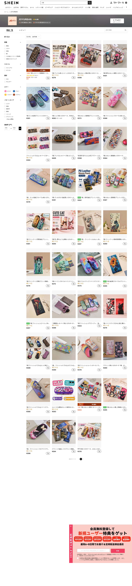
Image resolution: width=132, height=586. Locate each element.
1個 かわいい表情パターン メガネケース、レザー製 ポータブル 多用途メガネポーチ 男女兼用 (89, 407)
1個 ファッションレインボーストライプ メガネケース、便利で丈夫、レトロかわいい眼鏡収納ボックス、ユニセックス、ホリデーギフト (89, 365)
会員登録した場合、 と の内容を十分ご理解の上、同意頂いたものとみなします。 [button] (100, 555)
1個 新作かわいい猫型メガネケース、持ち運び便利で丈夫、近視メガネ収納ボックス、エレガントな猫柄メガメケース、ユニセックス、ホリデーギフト (115, 73)
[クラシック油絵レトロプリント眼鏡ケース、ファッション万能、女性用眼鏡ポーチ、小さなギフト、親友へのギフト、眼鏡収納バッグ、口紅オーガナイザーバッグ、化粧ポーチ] (64, 432)
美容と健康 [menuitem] (95, 7)
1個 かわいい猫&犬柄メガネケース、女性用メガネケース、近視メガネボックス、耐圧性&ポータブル (89, 73)
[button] (123, 3)
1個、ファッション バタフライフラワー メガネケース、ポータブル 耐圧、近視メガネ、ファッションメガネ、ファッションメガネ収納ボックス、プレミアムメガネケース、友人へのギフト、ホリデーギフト (38, 449)
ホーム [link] (6, 12)
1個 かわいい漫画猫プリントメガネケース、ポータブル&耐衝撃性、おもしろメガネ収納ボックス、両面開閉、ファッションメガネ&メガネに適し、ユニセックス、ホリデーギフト (115, 197)
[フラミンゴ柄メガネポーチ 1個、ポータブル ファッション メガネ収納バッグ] (115, 348)
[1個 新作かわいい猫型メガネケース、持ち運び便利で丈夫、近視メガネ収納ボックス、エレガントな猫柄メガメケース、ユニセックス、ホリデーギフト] (115, 56)
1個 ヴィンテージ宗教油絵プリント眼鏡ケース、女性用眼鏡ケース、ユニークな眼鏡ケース (38, 239)
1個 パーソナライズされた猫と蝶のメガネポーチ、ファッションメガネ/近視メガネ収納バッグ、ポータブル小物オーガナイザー (115, 323)
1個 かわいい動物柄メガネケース (113, 155)
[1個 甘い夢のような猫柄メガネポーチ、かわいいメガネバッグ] (64, 222)
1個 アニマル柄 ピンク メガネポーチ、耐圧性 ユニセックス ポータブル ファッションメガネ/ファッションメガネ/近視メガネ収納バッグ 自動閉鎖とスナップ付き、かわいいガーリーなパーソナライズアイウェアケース (64, 73)
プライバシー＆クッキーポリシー (96, 554)
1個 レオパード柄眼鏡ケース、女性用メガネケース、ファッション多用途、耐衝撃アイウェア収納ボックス (38, 73)
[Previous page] (78, 459)
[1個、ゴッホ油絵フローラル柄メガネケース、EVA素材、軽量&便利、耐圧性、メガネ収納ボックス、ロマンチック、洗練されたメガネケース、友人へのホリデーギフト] (38, 180)
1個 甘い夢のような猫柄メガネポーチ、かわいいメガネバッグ (64, 239)
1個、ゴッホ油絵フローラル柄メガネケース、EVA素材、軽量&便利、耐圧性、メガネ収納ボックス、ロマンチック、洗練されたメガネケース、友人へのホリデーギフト (38, 197)
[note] (38, 70)
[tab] (9, 30)
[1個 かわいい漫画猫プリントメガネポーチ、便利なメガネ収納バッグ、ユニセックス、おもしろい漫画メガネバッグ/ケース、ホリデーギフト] (89, 98)
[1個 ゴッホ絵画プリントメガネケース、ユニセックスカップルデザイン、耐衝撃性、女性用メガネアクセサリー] (38, 98)
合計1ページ (72, 459)
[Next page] (83, 459)
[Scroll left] (124, 7)
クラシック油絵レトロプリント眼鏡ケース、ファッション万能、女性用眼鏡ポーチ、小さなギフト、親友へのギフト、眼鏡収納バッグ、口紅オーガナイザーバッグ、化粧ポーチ (64, 449)
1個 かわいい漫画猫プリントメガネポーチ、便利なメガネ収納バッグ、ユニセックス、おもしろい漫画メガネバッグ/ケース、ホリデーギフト (89, 116)
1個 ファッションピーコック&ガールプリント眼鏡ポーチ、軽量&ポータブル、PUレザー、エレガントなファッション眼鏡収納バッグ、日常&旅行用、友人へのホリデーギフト (38, 323)
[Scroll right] (126, 7)
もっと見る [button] (10, 119)
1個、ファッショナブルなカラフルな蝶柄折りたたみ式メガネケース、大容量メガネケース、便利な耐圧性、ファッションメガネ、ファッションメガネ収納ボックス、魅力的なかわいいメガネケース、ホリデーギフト (64, 365)
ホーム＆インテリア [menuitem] (77, 7)
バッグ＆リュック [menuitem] (118, 7)
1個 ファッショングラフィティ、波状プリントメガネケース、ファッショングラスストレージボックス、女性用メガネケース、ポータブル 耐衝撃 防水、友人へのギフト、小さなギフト (89, 323)
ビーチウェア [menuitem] (49, 7)
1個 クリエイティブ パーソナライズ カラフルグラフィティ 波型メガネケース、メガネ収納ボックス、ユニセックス (89, 281)
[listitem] (26, 22)
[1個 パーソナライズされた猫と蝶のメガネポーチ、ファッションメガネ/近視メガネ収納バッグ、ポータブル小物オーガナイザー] (115, 306)
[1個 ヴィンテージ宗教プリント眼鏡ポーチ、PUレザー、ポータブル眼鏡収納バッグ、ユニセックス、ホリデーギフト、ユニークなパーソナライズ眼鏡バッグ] (38, 264)
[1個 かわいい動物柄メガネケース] (115, 138)
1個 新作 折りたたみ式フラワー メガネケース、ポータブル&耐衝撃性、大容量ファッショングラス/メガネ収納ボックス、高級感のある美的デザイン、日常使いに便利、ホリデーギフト (89, 155)
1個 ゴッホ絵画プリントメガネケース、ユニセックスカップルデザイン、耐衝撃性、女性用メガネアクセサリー (38, 116)
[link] (115, 2)
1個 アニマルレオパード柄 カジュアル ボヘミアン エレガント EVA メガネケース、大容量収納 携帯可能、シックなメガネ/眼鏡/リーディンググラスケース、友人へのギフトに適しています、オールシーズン (64, 155)
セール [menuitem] (32, 7)
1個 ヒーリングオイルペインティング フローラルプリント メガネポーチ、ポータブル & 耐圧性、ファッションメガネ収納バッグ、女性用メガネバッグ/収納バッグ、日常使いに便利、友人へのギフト (64, 281)
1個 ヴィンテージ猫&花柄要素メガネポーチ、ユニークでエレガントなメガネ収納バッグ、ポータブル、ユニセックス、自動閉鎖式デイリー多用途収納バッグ (115, 239)
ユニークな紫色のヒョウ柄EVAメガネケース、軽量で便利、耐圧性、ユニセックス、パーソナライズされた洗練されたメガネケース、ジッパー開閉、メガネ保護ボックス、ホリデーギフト (64, 407)
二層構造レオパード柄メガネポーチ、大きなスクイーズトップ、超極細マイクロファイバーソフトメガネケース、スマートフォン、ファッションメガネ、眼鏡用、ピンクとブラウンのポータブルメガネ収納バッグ (64, 323)
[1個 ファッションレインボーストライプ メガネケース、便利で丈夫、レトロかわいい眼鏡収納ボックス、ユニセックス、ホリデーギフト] (89, 348)
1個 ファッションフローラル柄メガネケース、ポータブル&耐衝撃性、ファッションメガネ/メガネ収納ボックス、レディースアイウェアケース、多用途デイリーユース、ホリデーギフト (115, 116)
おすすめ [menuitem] (16, 7)
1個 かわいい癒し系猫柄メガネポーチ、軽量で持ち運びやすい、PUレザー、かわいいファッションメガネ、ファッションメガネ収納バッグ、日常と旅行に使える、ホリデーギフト (115, 407)
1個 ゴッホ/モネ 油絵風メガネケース (63, 197)
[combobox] (33, 36)
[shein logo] (11, 2)
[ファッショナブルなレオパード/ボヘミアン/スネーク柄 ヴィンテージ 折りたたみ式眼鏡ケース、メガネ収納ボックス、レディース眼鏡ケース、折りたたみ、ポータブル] (38, 138)
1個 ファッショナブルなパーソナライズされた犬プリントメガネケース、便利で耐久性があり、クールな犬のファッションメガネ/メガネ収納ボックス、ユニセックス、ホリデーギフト (38, 407)
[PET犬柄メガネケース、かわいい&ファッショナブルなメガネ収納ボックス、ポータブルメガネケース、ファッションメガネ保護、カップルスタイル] (89, 432)
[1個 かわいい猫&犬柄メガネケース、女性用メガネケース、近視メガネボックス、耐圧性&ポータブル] (89, 56)
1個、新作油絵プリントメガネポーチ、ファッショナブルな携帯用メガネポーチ (89, 197)
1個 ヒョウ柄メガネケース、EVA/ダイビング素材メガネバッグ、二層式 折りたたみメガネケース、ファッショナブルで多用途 (64, 116)
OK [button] (20, 128)
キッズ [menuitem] (102, 7)
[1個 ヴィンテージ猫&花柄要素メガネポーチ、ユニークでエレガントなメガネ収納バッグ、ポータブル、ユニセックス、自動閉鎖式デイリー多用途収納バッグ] (115, 222)
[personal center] (111, 3)
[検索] (90, 3)
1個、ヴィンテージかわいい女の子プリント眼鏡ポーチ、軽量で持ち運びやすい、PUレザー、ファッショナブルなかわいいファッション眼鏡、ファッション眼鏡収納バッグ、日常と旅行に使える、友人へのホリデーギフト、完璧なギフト (89, 239)
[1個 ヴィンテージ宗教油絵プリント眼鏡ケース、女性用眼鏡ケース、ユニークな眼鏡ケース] (38, 222)
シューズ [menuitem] (108, 7)
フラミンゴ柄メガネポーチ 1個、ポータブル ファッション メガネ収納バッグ (115, 365)
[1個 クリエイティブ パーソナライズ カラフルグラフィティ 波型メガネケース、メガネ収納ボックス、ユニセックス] (89, 264)
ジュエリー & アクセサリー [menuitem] (62, 7)
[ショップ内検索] (125, 30)
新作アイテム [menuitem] (24, 7)
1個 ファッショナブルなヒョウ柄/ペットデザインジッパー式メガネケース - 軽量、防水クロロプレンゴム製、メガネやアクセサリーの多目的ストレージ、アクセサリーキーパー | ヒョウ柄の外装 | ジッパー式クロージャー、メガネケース (38, 365)
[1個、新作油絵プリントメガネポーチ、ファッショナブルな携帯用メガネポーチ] (89, 180)
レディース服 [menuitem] (39, 7)
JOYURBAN (25, 19)
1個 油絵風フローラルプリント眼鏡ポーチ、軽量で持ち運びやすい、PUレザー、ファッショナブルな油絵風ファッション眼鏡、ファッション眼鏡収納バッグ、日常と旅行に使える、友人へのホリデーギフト (115, 281)
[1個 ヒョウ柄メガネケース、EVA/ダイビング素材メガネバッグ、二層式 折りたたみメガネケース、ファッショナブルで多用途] (64, 98)
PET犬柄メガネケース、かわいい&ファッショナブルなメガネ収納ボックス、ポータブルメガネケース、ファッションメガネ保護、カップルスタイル (89, 449)
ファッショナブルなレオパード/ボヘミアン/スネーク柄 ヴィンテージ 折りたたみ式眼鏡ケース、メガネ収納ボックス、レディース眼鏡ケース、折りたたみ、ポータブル (38, 155)
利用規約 (109, 554)
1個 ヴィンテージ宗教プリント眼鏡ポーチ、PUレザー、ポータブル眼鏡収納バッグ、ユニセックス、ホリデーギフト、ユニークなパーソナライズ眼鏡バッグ (38, 281)
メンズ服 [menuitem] (87, 7)
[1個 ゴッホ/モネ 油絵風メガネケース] (64, 180)
